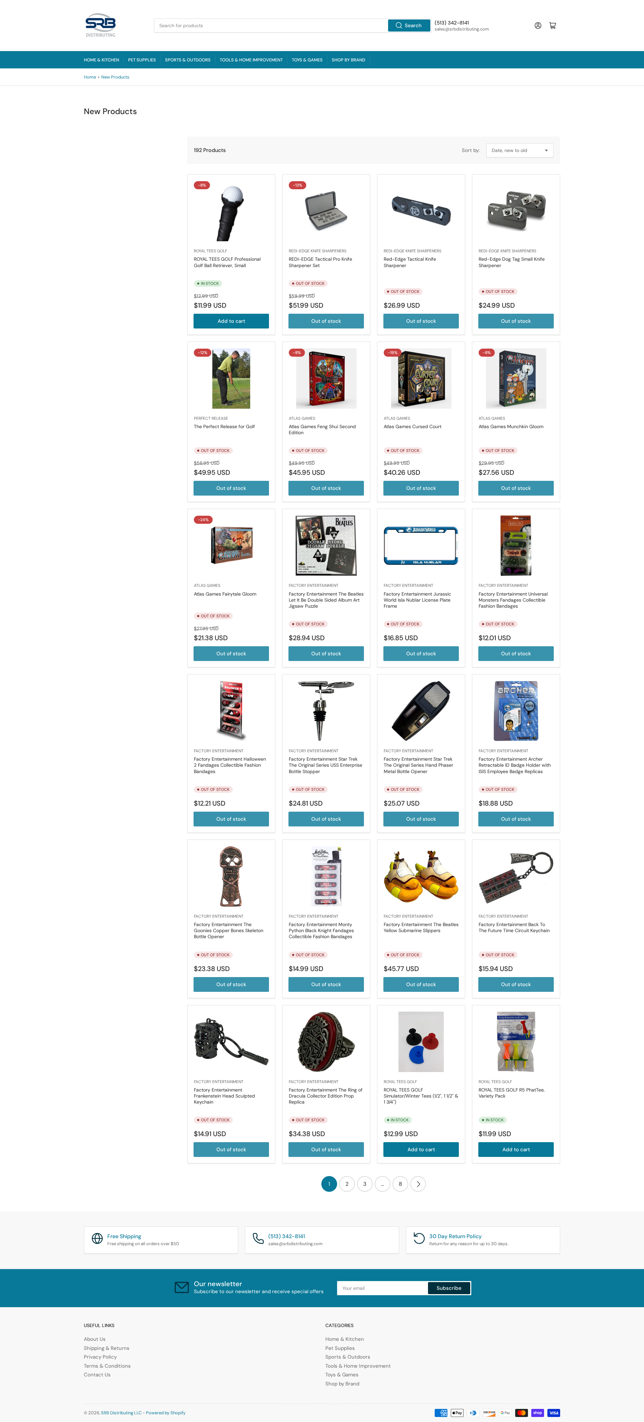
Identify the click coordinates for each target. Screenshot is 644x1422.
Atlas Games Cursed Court (412, 426)
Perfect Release (211, 418)
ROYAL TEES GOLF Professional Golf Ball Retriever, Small (227, 262)
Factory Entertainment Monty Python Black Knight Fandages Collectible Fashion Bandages (321, 930)
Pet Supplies (142, 60)
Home (90, 77)
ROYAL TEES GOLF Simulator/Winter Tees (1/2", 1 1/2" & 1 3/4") (421, 1096)
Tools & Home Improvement (251, 60)
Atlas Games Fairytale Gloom (225, 594)
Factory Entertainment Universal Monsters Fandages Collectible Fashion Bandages (513, 600)
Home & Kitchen (101, 60)
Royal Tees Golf (210, 251)
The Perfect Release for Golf (224, 426)
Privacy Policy (100, 1357)
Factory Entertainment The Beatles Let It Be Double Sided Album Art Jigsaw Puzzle (326, 600)
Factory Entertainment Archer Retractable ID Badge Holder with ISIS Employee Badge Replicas (515, 765)
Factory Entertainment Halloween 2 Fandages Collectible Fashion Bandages (230, 765)
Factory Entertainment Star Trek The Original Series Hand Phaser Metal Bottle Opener (418, 765)
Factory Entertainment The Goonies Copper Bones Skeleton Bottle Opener (228, 930)
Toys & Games (307, 60)
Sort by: (471, 150)
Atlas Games (302, 418)
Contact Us (97, 1374)
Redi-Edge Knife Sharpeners (317, 251)
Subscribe (449, 1288)
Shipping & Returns (106, 1348)
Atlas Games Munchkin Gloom (511, 426)
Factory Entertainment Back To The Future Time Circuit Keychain (514, 927)
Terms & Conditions (107, 1366)
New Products (115, 77)
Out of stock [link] (326, 321)
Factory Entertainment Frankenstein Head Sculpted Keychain (224, 1096)
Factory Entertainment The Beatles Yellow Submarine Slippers (421, 927)
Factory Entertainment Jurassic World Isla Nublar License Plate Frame (417, 600)
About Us (95, 1339)
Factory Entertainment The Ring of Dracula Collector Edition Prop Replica (326, 1096)
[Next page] (418, 1184)
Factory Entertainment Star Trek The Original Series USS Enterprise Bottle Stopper (325, 765)
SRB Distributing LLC (121, 1413)
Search (413, 25)
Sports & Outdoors (188, 60)
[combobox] (292, 25)
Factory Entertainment (313, 585)
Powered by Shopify (165, 1413)
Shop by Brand (348, 60)
